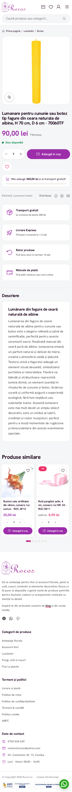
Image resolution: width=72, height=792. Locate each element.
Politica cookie (10, 714)
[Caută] (64, 18)
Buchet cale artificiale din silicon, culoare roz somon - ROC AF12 (16, 505)
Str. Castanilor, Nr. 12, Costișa (26, 755)
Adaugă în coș (51, 154)
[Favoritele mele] (51, 7)
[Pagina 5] (42, 541)
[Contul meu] (58, 7)
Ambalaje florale (12, 640)
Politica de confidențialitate (18, 701)
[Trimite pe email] (68, 196)
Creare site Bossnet (48, 777)
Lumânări (29, 31)
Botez (40, 31)
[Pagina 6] (45, 541)
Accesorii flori (10, 647)
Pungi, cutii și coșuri (14, 660)
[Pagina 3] (36, 541)
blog (48, 605)
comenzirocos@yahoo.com (24, 748)
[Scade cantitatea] (6, 154)
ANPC (5, 720)
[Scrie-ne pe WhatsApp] (64, 784)
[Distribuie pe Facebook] (56, 196)
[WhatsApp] (11, 619)
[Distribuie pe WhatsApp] (62, 196)
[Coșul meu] (43, 7)
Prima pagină (13, 31)
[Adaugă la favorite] (7, 166)
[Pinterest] (18, 619)
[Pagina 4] (39, 541)
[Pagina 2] (33, 541)
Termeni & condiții (13, 707)
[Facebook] (4, 619)
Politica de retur (12, 695)
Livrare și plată (11, 688)
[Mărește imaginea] (9, 97)
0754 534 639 (16, 741)
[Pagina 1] (28, 541)
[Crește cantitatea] (21, 154)
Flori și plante (10, 666)
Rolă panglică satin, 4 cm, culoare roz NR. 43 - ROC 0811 (52, 505)
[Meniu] (67, 7)
